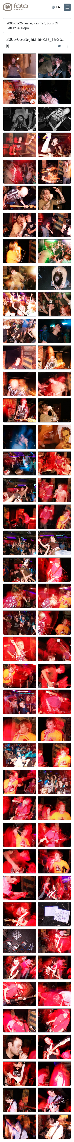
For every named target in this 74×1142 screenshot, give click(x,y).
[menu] (67, 7)
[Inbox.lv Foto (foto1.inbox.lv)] (19, 7)
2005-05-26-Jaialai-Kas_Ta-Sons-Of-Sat (37, 39)
